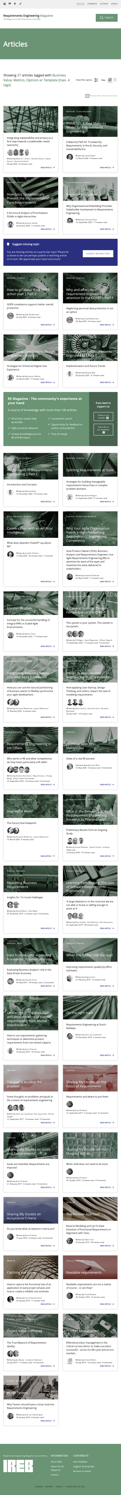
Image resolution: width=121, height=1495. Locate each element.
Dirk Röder (33, 911)
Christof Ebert (90, 1360)
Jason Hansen (31, 1049)
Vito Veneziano (106, 922)
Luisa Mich (95, 765)
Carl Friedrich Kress (33, 1298)
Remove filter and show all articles (103, 95)
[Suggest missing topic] (15, 4)
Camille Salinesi (32, 553)
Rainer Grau (30, 634)
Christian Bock (90, 219)
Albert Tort (89, 1239)
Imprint (49, 1486)
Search (114, 4)
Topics (108, 17)
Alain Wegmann (92, 640)
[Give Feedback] (10, 4)
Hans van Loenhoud (92, 1034)
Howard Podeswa (91, 575)
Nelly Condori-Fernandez (24, 778)
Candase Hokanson (34, 1360)
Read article (46, 167)
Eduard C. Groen (23, 158)
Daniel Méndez (82, 847)
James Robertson (41, 708)
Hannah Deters (38, 158)
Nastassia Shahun (33, 376)
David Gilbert (22, 911)
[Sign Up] (4, 4)
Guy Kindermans (32, 314)
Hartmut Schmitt (21, 161)
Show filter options (84, 80)
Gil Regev (79, 640)
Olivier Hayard (106, 640)
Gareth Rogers (90, 495)
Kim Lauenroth (40, 1114)
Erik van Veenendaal (34, 1414)
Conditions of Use (75, 1486)
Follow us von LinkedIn (103, 416)
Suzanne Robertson (24, 708)
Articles (80, 4)
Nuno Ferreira (94, 708)
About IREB (56, 1461)
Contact (54, 1474)
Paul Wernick (93, 922)
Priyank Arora (31, 980)
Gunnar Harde (31, 223)
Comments (92, 4)
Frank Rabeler (90, 1294)
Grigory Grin (89, 977)
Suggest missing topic (98, 253)
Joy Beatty (20, 1360)
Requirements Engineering (28, 17)
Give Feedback (80, 1461)
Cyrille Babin (89, 155)
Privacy (59, 1486)
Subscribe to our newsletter (103, 428)
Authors (104, 4)
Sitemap (39, 1486)
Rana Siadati (80, 922)
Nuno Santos (81, 708)
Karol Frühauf (81, 1110)
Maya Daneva (39, 776)
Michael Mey (89, 372)
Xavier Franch (96, 847)
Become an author (82, 1471)
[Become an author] (20, 4)
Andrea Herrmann (24, 776)
